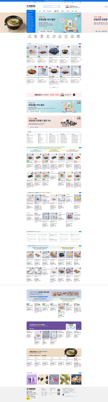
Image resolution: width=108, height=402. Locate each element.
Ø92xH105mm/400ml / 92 (77, 334)
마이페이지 (75, 2)
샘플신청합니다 (40, 140)
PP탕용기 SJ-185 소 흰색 (30, 135)
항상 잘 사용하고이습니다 (52, 135)
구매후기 (42, 2)
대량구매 (45, 393)
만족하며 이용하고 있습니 (52, 139)
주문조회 (68, 2)
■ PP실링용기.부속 (30, 19)
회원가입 (65, 2)
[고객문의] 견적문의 (63, 136)
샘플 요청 (39, 136)
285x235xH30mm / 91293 (69, 334)
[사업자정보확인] (73, 389)
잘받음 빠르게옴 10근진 (52, 141)
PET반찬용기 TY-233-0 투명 (30, 141)
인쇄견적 (42, 394)
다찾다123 (106, 7)
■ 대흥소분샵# (30, 31)
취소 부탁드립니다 (29, 140)
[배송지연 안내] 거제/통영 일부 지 (75, 136)
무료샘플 (45, 395)
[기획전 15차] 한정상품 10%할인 (75, 140)
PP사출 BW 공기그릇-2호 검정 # (64, 57)
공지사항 (45, 2)
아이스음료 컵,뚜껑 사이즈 (30, 142)
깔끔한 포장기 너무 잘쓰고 (52, 136)
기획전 (57, 11)
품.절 (72, 11)
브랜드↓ (39, 11)
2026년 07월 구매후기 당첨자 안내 (75, 142)
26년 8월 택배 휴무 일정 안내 (75, 139)
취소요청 (28, 136)
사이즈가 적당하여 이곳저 (52, 142)
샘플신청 (39, 141)
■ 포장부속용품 (30, 28)
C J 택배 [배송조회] (43, 389)
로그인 (62, 2)
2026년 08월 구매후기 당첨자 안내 (75, 135)
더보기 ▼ (54, 87)
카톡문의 (28, 398)
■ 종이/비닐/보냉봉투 (31, 25)
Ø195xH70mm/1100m (60, 334)
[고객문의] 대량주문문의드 (64, 139)
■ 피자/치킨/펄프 (30, 16)
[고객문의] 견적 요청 (63, 140)
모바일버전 (35, 398)
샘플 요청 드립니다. (40, 139)
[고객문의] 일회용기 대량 (63, 141)
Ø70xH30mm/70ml (29, 334)
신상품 (44, 11)
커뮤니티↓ (68, 11)
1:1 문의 (32, 398)
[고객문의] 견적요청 (63, 135)
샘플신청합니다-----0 (41, 142)
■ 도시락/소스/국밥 (30, 22)
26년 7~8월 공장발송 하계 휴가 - (75, 141)
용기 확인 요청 (29, 139)
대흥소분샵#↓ (49, 11)
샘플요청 (39, 135)
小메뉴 (76, 11)
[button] (72, 30)
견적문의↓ (63, 11)
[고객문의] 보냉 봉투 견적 (63, 142)
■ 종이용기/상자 (30, 13)
